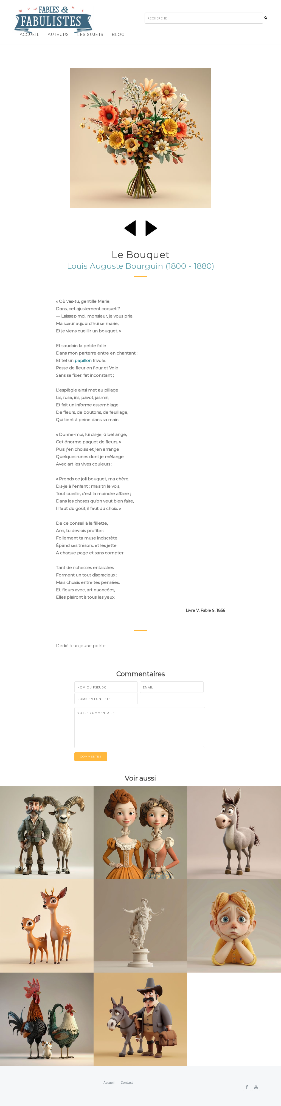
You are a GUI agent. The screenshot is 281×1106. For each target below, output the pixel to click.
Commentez (91, 756)
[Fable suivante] (151, 227)
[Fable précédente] (130, 227)
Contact (127, 1082)
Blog (118, 34)
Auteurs (58, 34)
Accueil (30, 34)
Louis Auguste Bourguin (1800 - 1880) (140, 266)
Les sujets (90, 34)
